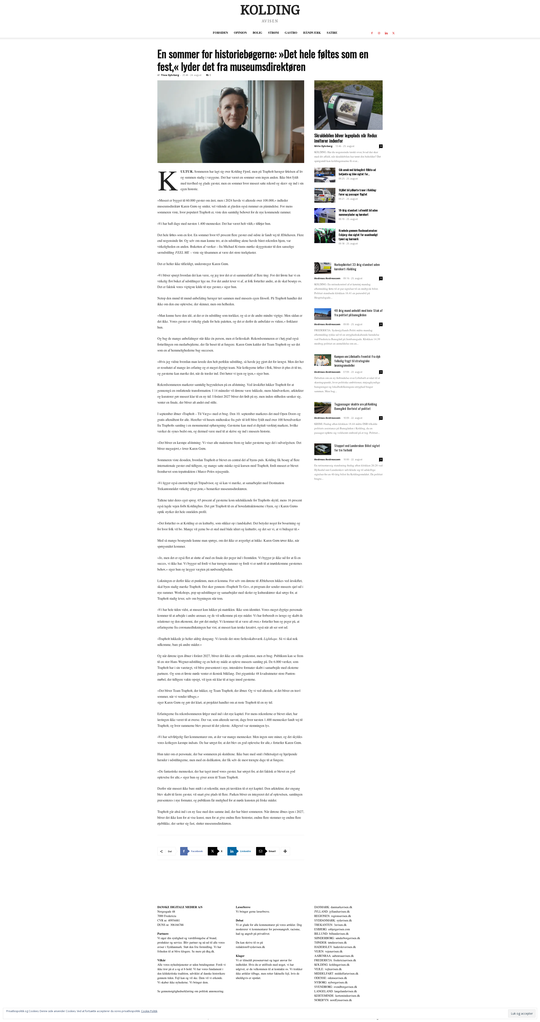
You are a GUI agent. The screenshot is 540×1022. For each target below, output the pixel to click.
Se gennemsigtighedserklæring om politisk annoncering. (190, 991)
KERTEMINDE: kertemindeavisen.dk (337, 996)
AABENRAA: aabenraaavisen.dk (334, 956)
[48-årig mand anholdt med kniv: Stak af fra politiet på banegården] (322, 314)
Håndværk (312, 32)
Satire (332, 32)
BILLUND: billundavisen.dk (331, 934)
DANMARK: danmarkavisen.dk (333, 907)
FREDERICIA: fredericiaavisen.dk (335, 960)
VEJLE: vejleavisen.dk (328, 969)
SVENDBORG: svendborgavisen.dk (335, 987)
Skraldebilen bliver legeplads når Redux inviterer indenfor (345, 138)
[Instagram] (379, 33)
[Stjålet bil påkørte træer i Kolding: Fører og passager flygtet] (324, 195)
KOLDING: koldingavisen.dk (332, 965)
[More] (285, 851)
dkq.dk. (210, 951)
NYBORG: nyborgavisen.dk (331, 982)
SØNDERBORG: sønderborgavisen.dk (337, 938)
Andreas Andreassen (327, 278)
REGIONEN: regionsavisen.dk (332, 916)
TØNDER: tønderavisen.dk (330, 942)
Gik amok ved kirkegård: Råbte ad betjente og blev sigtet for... (357, 171)
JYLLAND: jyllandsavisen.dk (332, 911)
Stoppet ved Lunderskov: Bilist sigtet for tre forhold (357, 447)
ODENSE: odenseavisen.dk (330, 978)
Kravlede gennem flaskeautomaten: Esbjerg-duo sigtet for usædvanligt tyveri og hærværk (358, 234)
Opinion (240, 32)
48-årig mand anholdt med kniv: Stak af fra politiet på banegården (358, 312)
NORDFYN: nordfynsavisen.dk (333, 1000)
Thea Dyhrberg (170, 75)
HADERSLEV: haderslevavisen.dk (335, 947)
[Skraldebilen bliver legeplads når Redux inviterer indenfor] (348, 105)
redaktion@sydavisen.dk (250, 947)
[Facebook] (372, 33)
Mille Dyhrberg (323, 146)
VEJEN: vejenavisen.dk (328, 951)
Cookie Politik (149, 1011)
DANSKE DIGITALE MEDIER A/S (179, 907)
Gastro (291, 32)
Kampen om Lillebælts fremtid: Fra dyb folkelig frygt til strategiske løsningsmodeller (357, 361)
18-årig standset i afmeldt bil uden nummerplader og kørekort (358, 212)
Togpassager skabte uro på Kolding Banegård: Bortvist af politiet (355, 406)
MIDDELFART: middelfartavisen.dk (336, 973)
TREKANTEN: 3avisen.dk (330, 925)
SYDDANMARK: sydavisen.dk (333, 920)
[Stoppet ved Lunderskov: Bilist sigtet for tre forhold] (322, 449)
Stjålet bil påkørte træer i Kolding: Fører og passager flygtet (358, 192)
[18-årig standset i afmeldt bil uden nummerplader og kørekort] (324, 215)
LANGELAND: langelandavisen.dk (335, 991)
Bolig (257, 32)
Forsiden (220, 32)
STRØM (273, 32)
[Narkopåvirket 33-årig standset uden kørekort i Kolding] (322, 268)
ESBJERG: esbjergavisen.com (332, 929)
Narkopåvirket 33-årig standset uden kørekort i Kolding (357, 266)
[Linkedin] (386, 33)
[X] (393, 33)
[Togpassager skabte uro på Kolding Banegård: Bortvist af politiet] (322, 407)
